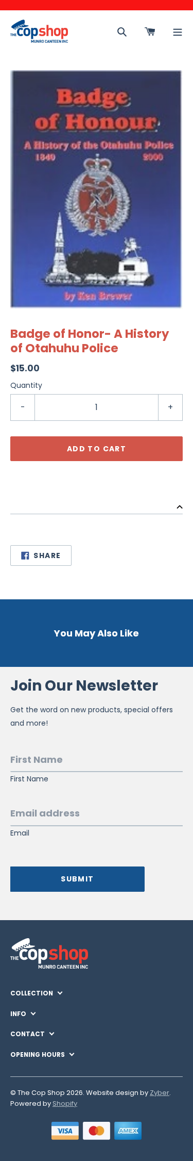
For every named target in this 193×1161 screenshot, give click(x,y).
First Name (29, 779)
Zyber (159, 1093)
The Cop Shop (41, 1093)
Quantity (26, 385)
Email (19, 833)
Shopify (64, 1103)
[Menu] (177, 31)
